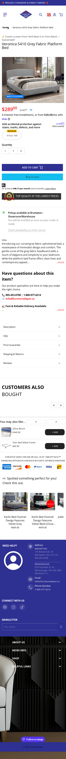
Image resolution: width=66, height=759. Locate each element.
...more (60, 262)
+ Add (55, 432)
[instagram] (13, 607)
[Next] (56, 422)
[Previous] (36, 422)
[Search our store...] (41, 15)
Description (9, 326)
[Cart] (61, 15)
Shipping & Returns (13, 354)
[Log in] (54, 15)
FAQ (5, 335)
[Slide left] (53, 405)
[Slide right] (61, 405)
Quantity (7, 144)
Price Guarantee (11, 344)
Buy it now (32, 177)
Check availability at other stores (27, 230)
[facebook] (5, 607)
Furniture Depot (36, 747)
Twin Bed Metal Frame (23, 442)
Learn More (50, 188)
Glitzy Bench (18, 428)
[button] (5, 15)
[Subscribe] (61, 626)
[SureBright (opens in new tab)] (60, 123)
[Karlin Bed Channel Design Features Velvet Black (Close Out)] (42, 501)
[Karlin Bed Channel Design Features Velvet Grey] (15, 501)
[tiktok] (22, 607)
